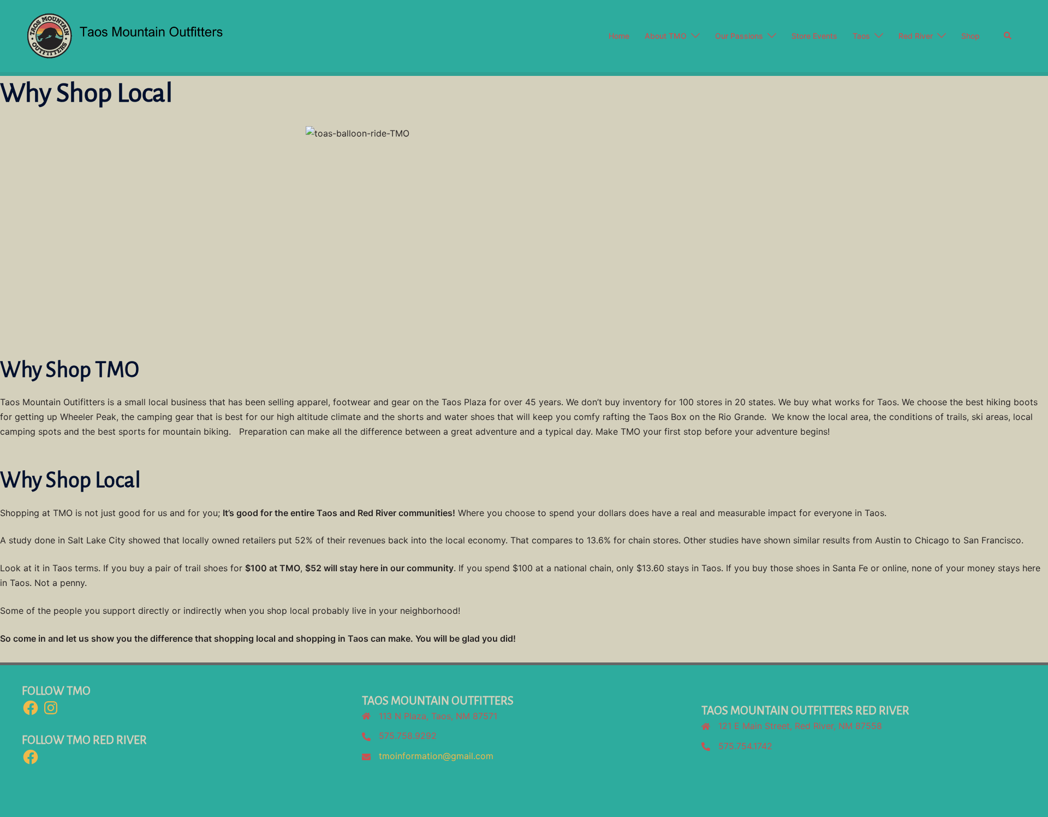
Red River (915, 35)
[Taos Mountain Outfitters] (173, 34)
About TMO (666, 35)
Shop (970, 35)
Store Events (814, 35)
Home (619, 35)
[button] (1008, 36)
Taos (861, 35)
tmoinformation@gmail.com (436, 755)
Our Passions (739, 35)
